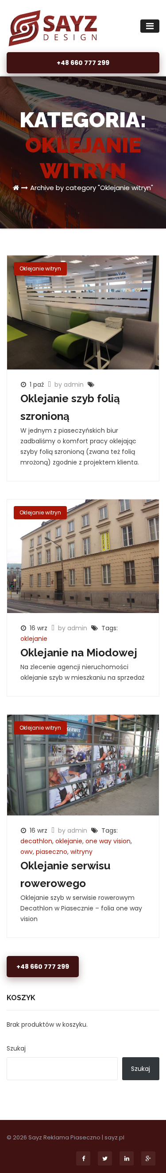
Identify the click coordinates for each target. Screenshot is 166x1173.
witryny (81, 851)
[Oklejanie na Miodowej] (83, 555)
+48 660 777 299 (83, 62)
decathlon (36, 841)
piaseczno (51, 851)
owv (26, 851)
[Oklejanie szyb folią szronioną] (83, 312)
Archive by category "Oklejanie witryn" (91, 187)
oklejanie (33, 638)
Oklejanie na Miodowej (78, 652)
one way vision (108, 841)
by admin (69, 384)
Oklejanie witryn (40, 268)
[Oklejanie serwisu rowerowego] (83, 764)
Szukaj (16, 1048)
